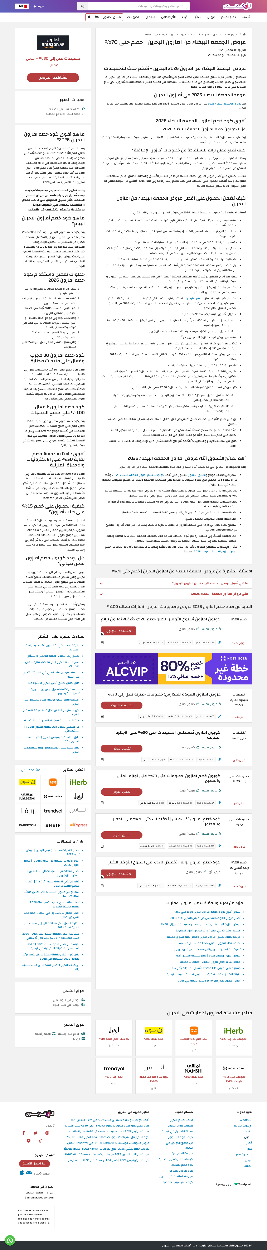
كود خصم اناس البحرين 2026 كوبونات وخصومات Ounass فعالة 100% (106, 1154)
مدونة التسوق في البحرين (177, 1131)
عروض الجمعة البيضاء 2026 (160, 34)
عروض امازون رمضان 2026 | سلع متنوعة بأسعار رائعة (208, 956)
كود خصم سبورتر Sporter (178, 1182)
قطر (249, 1149)
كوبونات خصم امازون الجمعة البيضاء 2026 (138, 475)
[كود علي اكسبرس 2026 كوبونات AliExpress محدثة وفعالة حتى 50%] (78, 825)
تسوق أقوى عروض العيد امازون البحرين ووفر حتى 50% (207, 912)
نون (154, 1045)
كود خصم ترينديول (182, 1165)
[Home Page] (237, 6)
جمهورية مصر (244, 1154)
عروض (211, 17)
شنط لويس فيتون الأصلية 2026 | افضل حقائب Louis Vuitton (51, 894)
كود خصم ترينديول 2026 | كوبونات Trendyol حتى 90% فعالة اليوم (108, 1160)
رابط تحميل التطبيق (35, 1163)
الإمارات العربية (243, 1125)
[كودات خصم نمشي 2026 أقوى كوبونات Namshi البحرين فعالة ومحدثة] (193, 1068)
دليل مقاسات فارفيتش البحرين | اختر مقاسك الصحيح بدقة (52, 739)
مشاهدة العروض (122, 705)
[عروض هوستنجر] (173, 668)
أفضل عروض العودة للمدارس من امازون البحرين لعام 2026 (205, 918)
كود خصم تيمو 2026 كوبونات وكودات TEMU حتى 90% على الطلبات (107, 1125)
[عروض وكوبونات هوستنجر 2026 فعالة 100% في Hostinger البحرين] (233, 1068)
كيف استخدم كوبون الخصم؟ (176, 1159)
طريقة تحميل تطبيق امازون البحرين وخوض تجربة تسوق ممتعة (204, 937)
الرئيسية (247, 17)
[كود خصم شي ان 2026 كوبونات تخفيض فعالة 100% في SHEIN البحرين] (53, 825)
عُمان (249, 1143)
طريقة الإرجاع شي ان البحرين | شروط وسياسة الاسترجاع (52, 647)
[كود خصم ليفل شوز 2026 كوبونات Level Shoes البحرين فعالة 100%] (113, 1030)
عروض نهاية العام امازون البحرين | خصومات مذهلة (210, 962)
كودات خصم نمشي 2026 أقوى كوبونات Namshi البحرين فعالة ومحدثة (106, 1149)
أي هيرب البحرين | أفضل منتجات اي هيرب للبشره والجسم (50, 967)
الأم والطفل (168, 17)
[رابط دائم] (219, 642)
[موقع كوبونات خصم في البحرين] (244, 34)
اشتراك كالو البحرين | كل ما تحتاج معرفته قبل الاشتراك (52, 664)
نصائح (198, 17)
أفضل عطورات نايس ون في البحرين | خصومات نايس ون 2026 (51, 915)
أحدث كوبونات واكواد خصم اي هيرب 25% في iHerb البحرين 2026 (109, 1120)
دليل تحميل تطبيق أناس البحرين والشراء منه (53, 683)
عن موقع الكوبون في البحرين (179, 1145)
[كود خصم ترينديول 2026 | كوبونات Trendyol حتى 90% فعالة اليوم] (113, 1068)
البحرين (248, 1137)
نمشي (193, 1083)
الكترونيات (133, 17)
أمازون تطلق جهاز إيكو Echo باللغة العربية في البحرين (209, 981)
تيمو (193, 1050)
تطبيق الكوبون (112, 17)
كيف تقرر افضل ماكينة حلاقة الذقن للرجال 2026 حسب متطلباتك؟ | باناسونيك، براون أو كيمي (50, 936)
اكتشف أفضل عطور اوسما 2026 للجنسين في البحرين (51, 702)
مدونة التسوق (188, 34)
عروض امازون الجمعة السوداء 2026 (215, 551)
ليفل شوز (114, 1045)
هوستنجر (233, 1088)
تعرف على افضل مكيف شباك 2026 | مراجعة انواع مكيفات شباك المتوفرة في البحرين (52, 946)
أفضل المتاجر (74, 769)
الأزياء (185, 17)
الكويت (248, 1131)
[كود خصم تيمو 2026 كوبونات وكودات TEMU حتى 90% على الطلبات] (193, 1030)
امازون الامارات (210, 34)
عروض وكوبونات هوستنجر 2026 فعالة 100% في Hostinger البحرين (108, 1143)
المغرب (247, 1166)
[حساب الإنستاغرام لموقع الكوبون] (47, 1132)
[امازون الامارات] (53, 42)
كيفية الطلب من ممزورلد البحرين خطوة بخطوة (51, 720)
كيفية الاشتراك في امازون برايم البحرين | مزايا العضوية (208, 931)
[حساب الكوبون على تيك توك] (40, 1140)
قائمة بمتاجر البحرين (181, 1120)
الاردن (248, 1160)
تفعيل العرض (122, 748)
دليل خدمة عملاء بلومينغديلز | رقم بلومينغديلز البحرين (51, 750)
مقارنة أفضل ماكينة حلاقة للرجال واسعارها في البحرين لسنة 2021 (51, 925)
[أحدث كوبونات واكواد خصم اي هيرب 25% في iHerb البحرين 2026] (233, 1030)
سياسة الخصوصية (182, 1153)
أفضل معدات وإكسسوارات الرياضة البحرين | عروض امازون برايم (53, 873)
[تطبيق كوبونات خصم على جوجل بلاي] (97, 17)
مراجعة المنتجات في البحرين (176, 1176)
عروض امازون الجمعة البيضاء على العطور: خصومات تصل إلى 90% (201, 924)
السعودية (246, 1120)
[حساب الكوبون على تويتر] (35, 1132)
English (41, 6)
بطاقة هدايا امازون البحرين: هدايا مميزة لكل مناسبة (210, 943)
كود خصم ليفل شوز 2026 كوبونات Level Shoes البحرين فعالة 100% (108, 1137)
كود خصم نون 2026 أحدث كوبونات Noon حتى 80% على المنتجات (109, 1131)
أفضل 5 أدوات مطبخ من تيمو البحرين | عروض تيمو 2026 (52, 852)
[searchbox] (139, 6)
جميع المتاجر (228, 17)
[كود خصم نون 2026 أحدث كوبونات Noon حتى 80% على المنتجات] (153, 1030)
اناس (153, 1088)
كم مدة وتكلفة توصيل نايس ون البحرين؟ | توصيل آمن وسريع (54, 691)
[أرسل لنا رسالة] (10, 1240)
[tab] (174, 583)
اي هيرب (233, 1045)
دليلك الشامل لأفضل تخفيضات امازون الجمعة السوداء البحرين (204, 974)
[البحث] (82, 6)
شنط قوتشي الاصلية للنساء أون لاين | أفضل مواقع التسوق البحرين (52, 884)
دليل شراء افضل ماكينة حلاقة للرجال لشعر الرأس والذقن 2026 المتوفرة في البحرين (50, 957)
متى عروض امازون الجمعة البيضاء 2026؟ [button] (219, 594)
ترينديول (114, 1083)
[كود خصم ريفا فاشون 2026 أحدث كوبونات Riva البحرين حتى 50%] (27, 810)
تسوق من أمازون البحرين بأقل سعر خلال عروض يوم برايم (207, 949)
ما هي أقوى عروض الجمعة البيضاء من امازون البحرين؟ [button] (210, 583)
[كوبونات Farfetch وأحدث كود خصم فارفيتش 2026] (27, 825)
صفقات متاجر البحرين (180, 1125)
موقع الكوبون (194, 298)
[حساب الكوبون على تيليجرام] (28, 1140)
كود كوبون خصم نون (180, 1170)
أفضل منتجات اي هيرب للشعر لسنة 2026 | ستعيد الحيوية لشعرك (53, 904)
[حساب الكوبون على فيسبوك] (23, 1132)
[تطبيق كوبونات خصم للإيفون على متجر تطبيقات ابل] (88, 17)
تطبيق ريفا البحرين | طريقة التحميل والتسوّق (53, 656)
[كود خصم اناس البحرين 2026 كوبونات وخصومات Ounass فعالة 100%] (153, 1068)
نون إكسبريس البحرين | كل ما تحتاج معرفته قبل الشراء (51, 712)
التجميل (150, 17)
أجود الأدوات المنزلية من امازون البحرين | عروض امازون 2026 (51, 863)
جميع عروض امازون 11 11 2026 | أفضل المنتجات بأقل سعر (206, 968)
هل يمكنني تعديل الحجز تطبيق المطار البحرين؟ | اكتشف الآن (51, 729)
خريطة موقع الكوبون (180, 1137)
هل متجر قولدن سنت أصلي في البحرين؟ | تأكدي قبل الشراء (51, 674)
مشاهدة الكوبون (118, 631)
